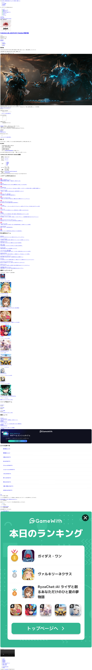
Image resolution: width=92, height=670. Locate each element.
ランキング (5, 13)
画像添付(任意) (2, 121)
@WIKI (3, 667)
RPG (5, 352)
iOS (4, 503)
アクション (6, 159)
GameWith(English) (5, 666)
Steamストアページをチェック (5, 107)
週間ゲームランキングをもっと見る (6, 399)
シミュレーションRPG (8, 375)
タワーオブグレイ (3, 373)
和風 (7, 164)
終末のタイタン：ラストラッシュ (6, 365)
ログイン (3, 5)
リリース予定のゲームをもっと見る (6, 412)
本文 (1, 115)
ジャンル (4, 15)
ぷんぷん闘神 (2, 410)
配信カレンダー (5, 10)
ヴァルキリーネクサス (4, 293)
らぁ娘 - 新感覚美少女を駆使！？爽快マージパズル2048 (9, 322)
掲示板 (3, 45)
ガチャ (4, 14)
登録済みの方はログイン (13, 499)
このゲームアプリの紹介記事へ (5, 137)
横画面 (7, 163)
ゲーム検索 (4, 3)
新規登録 (3, 4)
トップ (3, 9)
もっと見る (2, 428)
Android (4, 504)
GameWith (6, 669)
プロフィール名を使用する (6, 113)
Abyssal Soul (2, 381)
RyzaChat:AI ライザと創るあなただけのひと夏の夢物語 (9, 307)
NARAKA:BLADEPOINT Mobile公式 (11, 171)
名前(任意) (2, 110)
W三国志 (1, 336)
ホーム (3, 2)
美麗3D (7, 162)
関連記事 (3, 43)
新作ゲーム (5, 11)
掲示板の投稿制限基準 (9, 150)
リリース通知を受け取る (4, 506)
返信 (1, 494)
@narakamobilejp (7, 172)
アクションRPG (7, 280)
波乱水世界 (2, 407)
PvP (7, 165)
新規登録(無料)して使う (4, 499)
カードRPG (6, 295)
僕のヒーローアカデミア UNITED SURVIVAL (8, 396)
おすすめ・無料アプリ (7, 12)
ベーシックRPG (7, 338)
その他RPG (6, 309)
